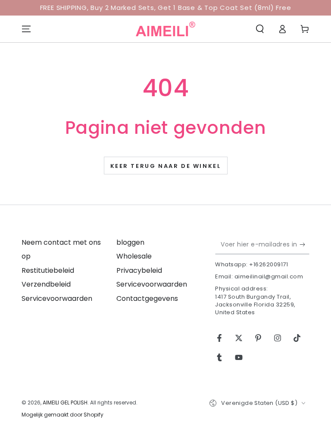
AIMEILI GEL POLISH (65, 402)
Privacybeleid (139, 270)
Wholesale (134, 256)
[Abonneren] (304, 244)
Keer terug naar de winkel (165, 166)
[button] (260, 28)
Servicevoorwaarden (57, 298)
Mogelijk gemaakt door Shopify (62, 414)
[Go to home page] (165, 29)
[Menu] (26, 28)
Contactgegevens (147, 298)
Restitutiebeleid (48, 270)
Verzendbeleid (46, 284)
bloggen (130, 242)
